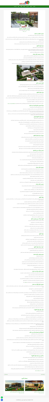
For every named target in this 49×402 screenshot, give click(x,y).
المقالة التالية (6, 374)
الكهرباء (21, 6)
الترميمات (27, 6)
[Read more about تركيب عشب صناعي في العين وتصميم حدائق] (14, 385)
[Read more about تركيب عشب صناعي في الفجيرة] (34, 385)
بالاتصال (26, 282)
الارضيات (31, 6)
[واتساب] (2, 397)
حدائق (18, 6)
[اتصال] (2, 400)
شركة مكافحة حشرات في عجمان (12, 103)
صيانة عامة (15, 6)
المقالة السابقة (43, 374)
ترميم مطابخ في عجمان (38, 370)
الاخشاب (34, 6)
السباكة (24, 6)
